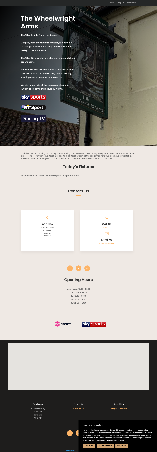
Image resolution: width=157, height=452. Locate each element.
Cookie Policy (70, 450)
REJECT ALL (121, 446)
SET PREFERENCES (105, 446)
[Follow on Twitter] (78, 268)
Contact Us (131, 3)
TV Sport (120, 3)
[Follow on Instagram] (87, 268)
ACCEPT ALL (89, 446)
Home (111, 3)
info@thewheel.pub (106, 243)
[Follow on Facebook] (70, 268)
